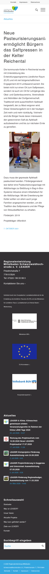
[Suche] (35, 9)
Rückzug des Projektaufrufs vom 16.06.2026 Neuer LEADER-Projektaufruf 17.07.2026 (24, 441)
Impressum (23, 2)
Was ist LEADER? (11, 508)
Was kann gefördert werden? (15, 522)
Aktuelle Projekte (10, 517)
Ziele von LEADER (11, 526)
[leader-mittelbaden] (20, 9)
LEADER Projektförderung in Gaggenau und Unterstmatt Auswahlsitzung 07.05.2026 (27, 466)
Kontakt (13, 2)
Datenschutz (35, 2)
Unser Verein (9, 513)
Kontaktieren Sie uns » (15, 283)
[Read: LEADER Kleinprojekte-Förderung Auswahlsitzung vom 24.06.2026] (6, 453)
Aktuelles (8, 18)
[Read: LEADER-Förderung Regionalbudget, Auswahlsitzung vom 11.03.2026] (6, 478)
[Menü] (41, 9)
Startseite (7, 504)
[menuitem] (13, 2)
